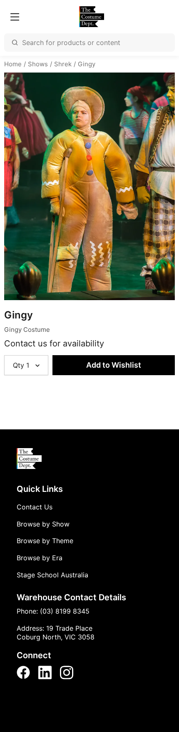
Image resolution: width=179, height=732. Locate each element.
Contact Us (34, 507)
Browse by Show (43, 524)
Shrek (63, 64)
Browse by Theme (45, 540)
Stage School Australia (52, 575)
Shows (38, 64)
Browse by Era (39, 558)
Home (13, 64)
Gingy (86, 64)
